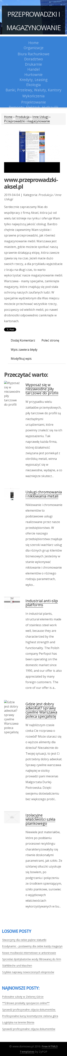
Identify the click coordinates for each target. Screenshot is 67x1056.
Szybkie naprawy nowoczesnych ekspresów (28, 972)
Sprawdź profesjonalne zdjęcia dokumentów (28, 1029)
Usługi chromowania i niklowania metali (43, 494)
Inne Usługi (40, 117)
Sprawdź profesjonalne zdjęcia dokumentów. (29, 1009)
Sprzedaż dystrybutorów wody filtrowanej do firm (31, 959)
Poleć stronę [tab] (50, 340)
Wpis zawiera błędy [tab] (24, 349)
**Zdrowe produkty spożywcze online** (26, 1003)
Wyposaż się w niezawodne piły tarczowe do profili (41, 389)
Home (8, 117)
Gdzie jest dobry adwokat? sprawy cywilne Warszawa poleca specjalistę (41, 710)
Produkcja (22, 117)
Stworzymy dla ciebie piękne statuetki (24, 940)
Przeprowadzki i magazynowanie (33, 21)
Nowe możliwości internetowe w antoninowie (29, 953)
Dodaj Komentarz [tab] (23, 340)
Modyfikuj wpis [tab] (21, 359)
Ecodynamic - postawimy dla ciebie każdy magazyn (32, 946)
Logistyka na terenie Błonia (18, 1022)
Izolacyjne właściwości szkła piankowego (40, 819)
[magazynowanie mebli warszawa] (32, 151)
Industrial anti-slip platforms (41, 602)
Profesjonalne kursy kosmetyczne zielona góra (30, 1016)
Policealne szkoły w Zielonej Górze (23, 996)
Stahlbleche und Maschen (17, 965)
